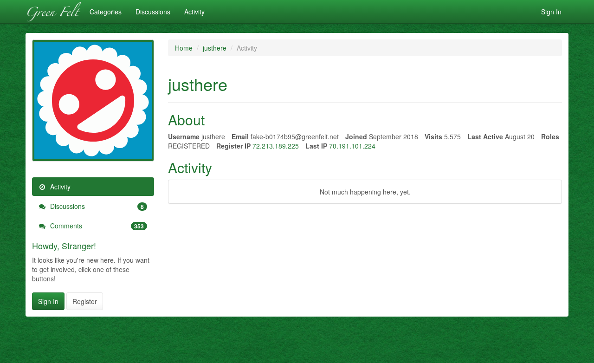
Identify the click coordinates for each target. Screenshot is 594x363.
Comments (96, 225)
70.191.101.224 (352, 145)
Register (84, 301)
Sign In (551, 11)
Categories (106, 11)
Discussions (153, 11)
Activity (194, 11)
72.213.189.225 (275, 145)
